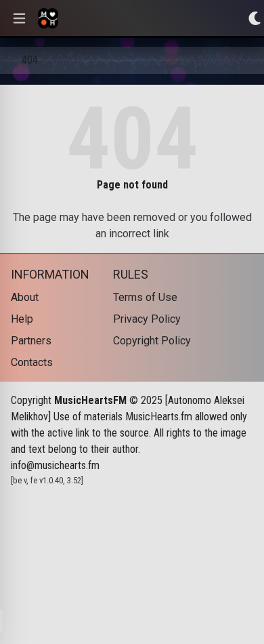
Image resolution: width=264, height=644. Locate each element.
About (25, 297)
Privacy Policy (147, 319)
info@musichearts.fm (55, 465)
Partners (31, 340)
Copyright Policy (152, 340)
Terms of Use (145, 297)
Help (22, 319)
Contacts (32, 362)
